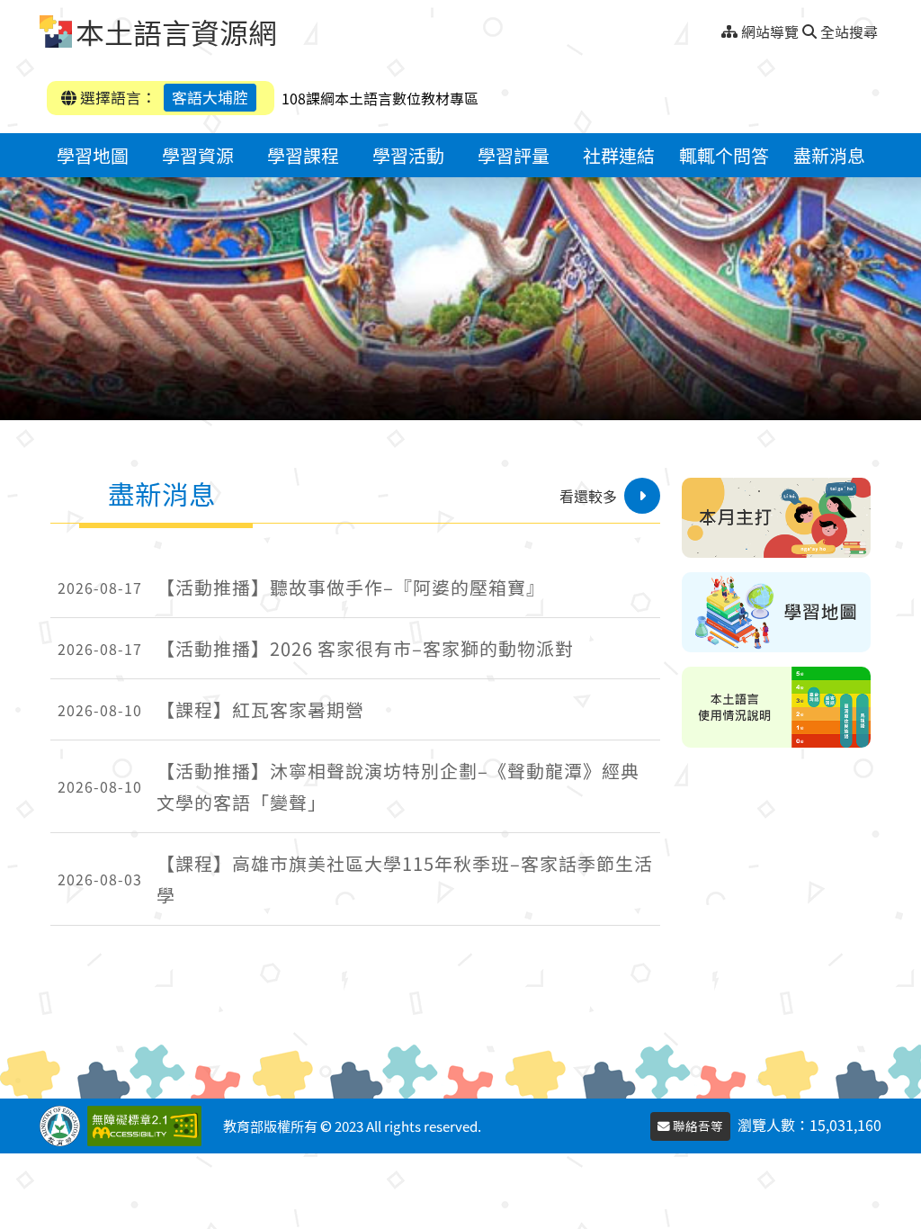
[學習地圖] (776, 612)
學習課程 (303, 155)
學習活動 (408, 155)
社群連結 (619, 155)
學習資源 (198, 155)
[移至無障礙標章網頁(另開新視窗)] (148, 1126)
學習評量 (514, 155)
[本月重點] (776, 518)
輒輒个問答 (724, 155)
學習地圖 (93, 155)
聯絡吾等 (696, 1126)
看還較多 (588, 496)
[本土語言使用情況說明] (776, 707)
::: (714, 26)
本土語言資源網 (176, 31)
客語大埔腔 (210, 97)
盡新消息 (829, 155)
